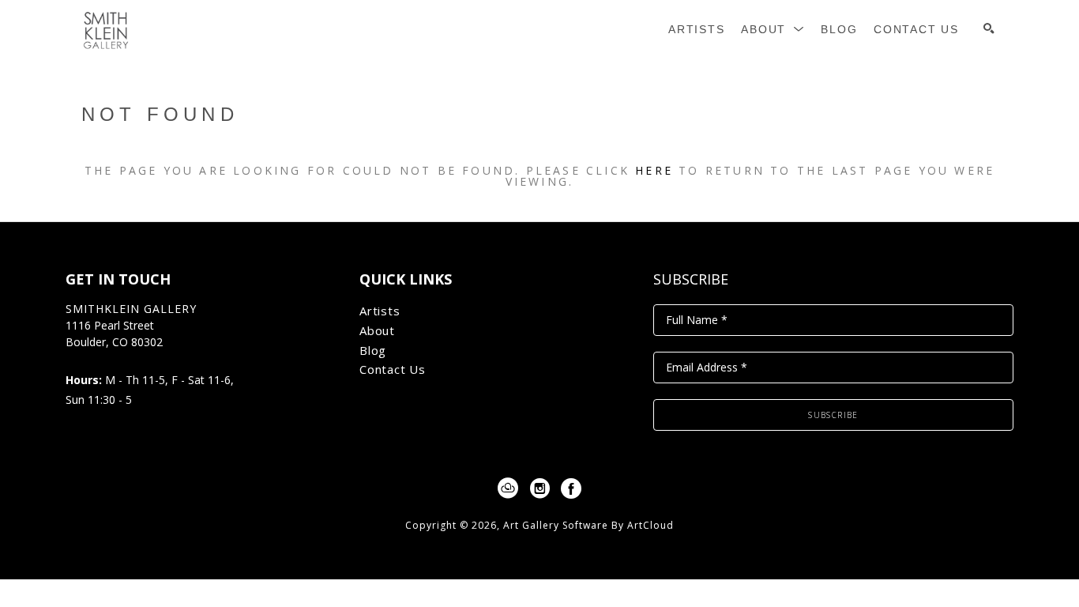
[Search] (988, 28)
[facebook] (571, 488)
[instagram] (539, 488)
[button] (773, 29)
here (654, 170)
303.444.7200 (99, 359)
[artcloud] (508, 488)
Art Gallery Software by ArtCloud (588, 525)
